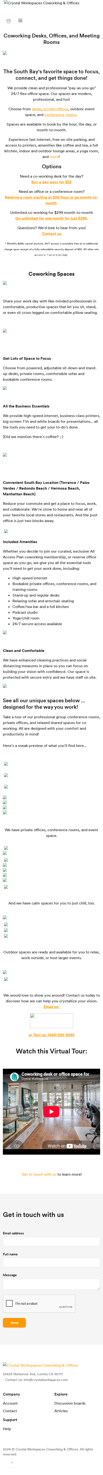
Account (10, 1403)
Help (7, 1428)
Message (10, 1275)
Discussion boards (70, 1403)
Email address (13, 1233)
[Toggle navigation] (20, 20)
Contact (10, 1410)
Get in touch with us (39, 1174)
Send (14, 1323)
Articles (61, 1410)
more (54, 156)
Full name (10, 1254)
